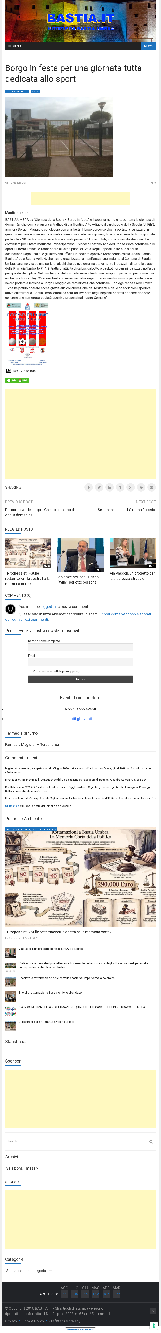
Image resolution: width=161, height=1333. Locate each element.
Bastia (10, 830)
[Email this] (151, 487)
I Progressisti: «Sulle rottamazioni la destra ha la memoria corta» (27, 578)
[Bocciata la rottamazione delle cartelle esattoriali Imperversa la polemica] (10, 982)
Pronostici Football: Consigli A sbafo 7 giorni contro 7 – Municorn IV (46, 798)
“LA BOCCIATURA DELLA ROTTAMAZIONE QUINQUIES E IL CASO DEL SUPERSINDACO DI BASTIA (82, 1007)
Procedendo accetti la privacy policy (56, 671)
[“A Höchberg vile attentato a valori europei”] (10, 1026)
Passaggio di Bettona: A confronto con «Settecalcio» (115, 779)
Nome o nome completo (44, 641)
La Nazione (38, 830)
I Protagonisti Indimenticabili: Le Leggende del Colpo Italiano (41, 779)
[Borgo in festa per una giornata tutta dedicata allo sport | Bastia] (80, 20)
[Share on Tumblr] (120, 487)
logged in (48, 606)
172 (117, 1294)
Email (31, 655)
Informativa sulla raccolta (80, 1329)
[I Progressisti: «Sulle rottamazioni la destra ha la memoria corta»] (80, 877)
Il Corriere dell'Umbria (18, 92)
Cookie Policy (33, 1321)
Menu (17, 46)
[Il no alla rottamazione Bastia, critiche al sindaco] (10, 996)
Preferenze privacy (64, 1321)
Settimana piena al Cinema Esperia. (127, 510)
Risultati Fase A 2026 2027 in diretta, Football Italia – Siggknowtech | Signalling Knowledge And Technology (70, 787)
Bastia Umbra (22, 830)
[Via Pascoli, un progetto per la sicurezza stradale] (10, 953)
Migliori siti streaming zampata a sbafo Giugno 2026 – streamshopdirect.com (52, 768)
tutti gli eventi (80, 718)
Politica (51, 830)
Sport (35, 92)
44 (64, 1294)
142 (95, 1294)
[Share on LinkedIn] (109, 487)
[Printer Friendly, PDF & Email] (17, 380)
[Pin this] (141, 487)
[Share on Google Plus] (130, 487)
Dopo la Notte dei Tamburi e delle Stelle (47, 805)
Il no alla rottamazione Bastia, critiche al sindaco (50, 992)
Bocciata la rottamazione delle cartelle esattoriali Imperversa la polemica (67, 978)
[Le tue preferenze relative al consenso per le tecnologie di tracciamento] (154, 1326)
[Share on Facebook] (88, 487)
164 (106, 1294)
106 (75, 1294)
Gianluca (13, 938)
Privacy (11, 1321)
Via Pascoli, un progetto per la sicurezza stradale (51, 948)
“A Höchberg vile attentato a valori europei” (47, 1021)
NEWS (148, 46)
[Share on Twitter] (99, 487)
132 (85, 1294)
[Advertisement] (80, 198)
